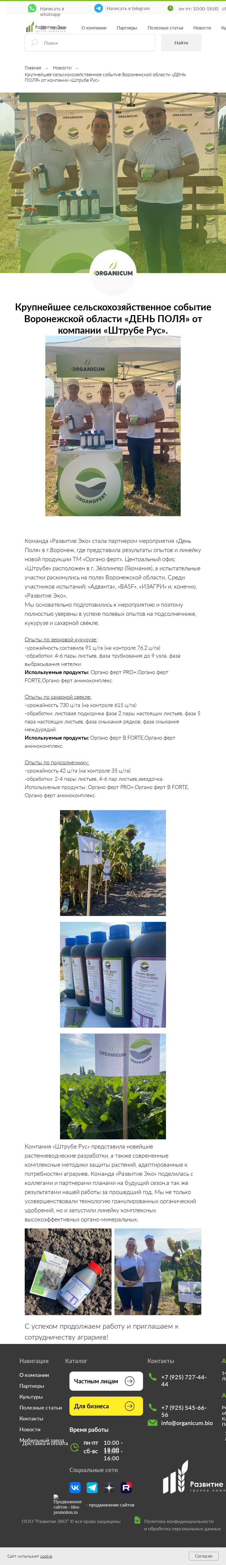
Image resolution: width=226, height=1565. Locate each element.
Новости (202, 27)
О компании (94, 27)
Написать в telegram (128, 8)
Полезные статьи (165, 27)
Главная (33, 67)
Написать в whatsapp (52, 11)
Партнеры (127, 27)
